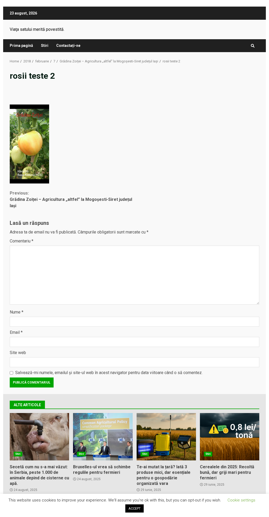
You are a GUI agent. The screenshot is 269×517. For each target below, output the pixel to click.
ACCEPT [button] (134, 508)
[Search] (253, 46)
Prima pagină (21, 45)
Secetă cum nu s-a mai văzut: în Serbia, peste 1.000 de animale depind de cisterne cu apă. (39, 436)
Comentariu (21, 240)
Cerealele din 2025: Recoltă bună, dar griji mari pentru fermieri (229, 436)
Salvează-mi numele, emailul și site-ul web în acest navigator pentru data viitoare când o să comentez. (109, 372)
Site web (18, 352)
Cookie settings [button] (241, 500)
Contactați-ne (68, 45)
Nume (16, 312)
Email (16, 332)
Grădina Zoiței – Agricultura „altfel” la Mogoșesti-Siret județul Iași (71, 199)
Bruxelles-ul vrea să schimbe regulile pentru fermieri (102, 436)
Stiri (44, 45)
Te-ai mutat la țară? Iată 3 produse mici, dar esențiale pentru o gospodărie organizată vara (166, 436)
